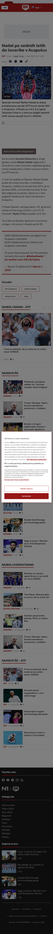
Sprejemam (26, 496)
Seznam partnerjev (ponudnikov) (16, 480)
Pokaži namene (26, 489)
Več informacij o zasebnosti (36, 459)
